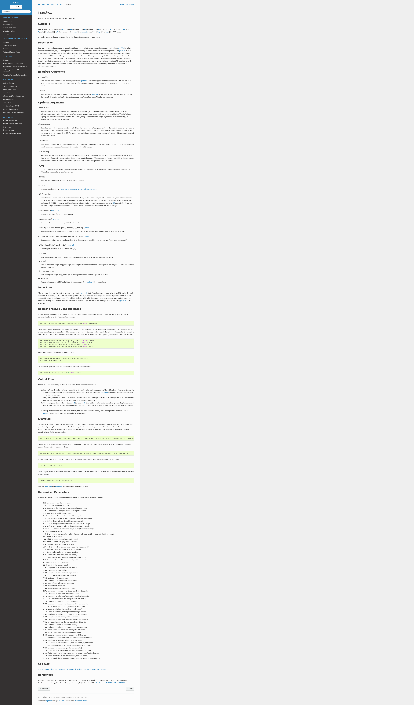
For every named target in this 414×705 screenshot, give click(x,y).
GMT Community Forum (14, 124)
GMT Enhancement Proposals (13, 112)
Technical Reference (10, 46)
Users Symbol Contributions (13, 63)
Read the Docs (81, 701)
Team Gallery (7, 93)
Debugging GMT (9, 99)
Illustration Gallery (9, 28)
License (8, 127)
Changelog (6, 60)
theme (61, 701)
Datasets (6, 49)
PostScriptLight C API (11, 106)
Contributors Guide (10, 86)
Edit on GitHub (128, 4)
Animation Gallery (9, 31)
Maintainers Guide (9, 90)
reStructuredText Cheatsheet (13, 96)
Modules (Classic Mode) (11, 52)
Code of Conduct (9, 83)
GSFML (121, 48)
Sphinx (49, 701)
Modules (6, 42)
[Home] (39, 4)
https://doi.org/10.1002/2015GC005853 (110, 683)
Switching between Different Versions (13, 71)
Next (129, 689)
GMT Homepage (11, 120)
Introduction (7, 21)
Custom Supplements (11, 109)
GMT (17, 3)
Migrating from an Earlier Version (15, 75)
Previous (44, 689)
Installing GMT (8, 25)
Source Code (10, 130)
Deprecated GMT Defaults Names (15, 67)
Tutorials (6, 34)
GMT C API (7, 103)
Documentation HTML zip (14, 134)
